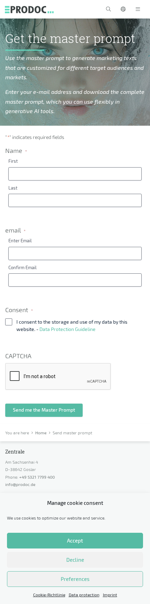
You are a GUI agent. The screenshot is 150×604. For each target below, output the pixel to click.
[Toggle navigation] (137, 9)
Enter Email (20, 240)
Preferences (75, 579)
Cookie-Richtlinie (49, 594)
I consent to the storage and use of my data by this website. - (71, 325)
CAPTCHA (18, 356)
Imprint (110, 594)
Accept (75, 540)
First (13, 161)
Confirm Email (22, 267)
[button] (108, 9)
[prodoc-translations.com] (29, 9)
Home (40, 432)
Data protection (84, 594)
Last (12, 188)
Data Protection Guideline (67, 329)
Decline (75, 560)
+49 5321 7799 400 (37, 476)
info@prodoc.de (20, 484)
